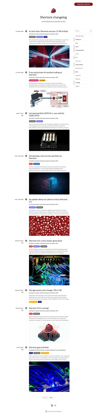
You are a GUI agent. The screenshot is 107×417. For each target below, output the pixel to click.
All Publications (79, 36)
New (76, 72)
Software (77, 79)
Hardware (78, 61)
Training (77, 82)
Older (51, 397)
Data (76, 46)
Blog (76, 43)
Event (77, 54)
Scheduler (78, 75)
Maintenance (79, 68)
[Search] (91, 31)
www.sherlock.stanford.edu (53, 21)
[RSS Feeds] (55, 405)
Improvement (79, 64)
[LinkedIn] (53, 405)
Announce (78, 39)
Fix (76, 57)
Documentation (79, 50)
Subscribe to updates (83, 4)
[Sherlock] (53, 11)
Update (77, 86)
